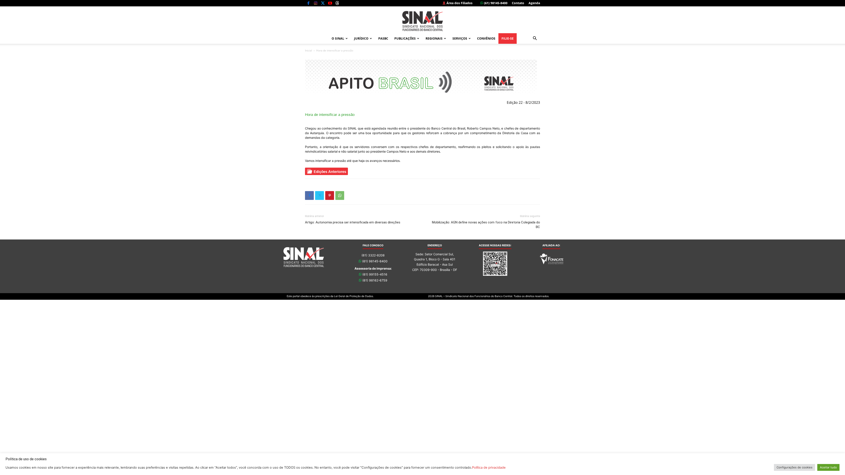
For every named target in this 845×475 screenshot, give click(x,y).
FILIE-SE (507, 38)
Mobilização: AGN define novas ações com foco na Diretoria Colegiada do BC (486, 224)
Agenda (534, 3)
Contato (518, 3)
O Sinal (338, 38)
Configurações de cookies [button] (794, 467)
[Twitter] (323, 3)
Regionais (434, 38)
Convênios (486, 38)
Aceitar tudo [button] (828, 467)
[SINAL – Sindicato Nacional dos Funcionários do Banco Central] (422, 21)
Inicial (308, 50)
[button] (534, 39)
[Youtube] (330, 3)
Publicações (405, 38)
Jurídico (361, 38)
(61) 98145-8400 (495, 3)
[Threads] (337, 3)
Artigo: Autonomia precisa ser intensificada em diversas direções (352, 222)
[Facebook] (308, 3)
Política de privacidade (489, 468)
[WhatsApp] (339, 195)
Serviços (459, 38)
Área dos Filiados (459, 3)
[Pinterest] (329, 195)
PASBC (383, 38)
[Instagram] (315, 3)
